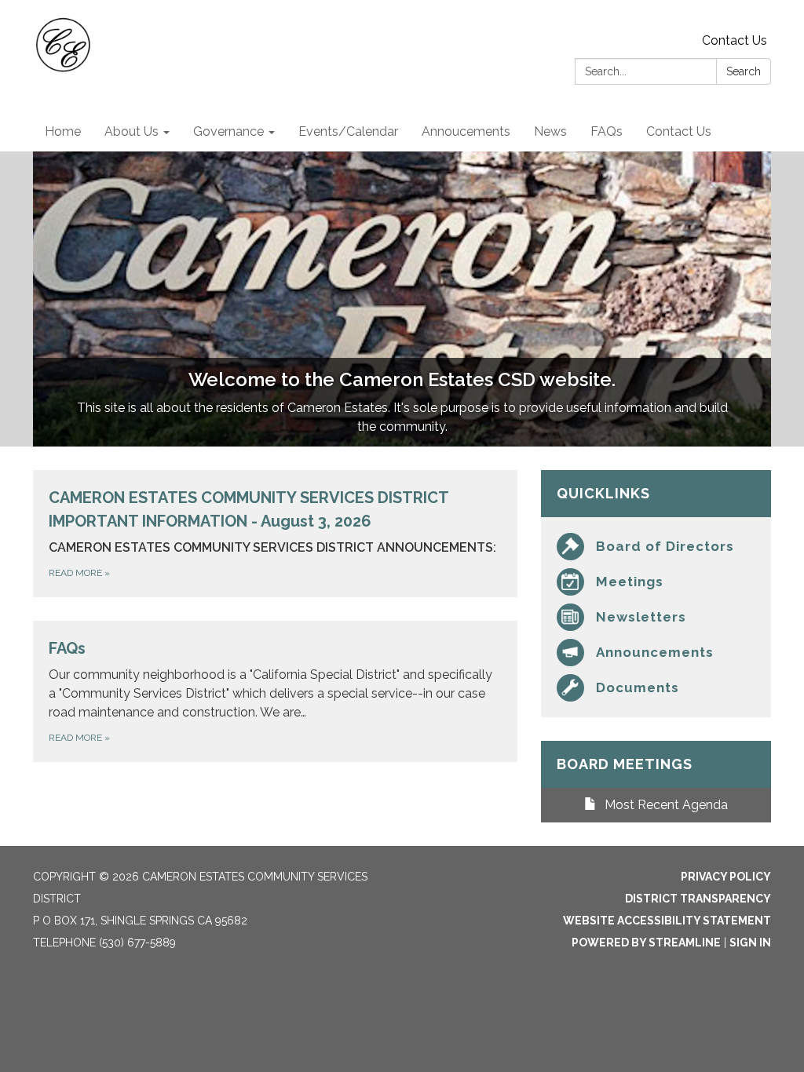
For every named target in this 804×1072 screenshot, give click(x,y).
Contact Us (734, 40)
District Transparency (698, 898)
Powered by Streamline (646, 942)
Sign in (750, 942)
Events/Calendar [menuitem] (348, 131)
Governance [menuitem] (228, 131)
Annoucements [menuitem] (466, 131)
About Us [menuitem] (131, 131)
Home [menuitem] (63, 131)
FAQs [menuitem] (606, 131)
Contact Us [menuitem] (678, 131)
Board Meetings (625, 764)
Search (743, 71)
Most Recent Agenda (666, 804)
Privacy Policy (726, 876)
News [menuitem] (550, 131)
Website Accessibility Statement (667, 920)
